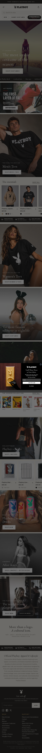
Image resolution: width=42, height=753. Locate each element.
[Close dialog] (40, 364)
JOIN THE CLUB (31, 382)
